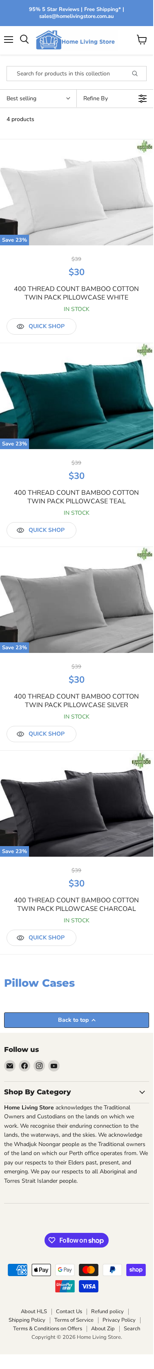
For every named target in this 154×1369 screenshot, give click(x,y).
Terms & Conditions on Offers (47, 1328)
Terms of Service (74, 1320)
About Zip (103, 1328)
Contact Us (69, 1311)
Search (132, 1328)
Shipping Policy (27, 1320)
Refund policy (107, 1311)
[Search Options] (138, 73)
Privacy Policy (119, 1320)
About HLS (34, 1311)
